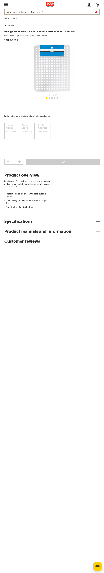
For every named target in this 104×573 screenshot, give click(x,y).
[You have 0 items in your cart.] (98, 4)
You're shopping (10, 18)
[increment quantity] (19, 161)
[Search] (96, 12)
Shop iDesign (11, 39)
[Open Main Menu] (6, 4)
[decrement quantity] (8, 161)
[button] (89, 5)
